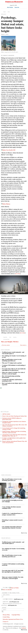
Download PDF (6, 339)
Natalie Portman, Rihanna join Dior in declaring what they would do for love (14, 432)
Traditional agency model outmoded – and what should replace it (13, 352)
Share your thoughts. (10, 342)
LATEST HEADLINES (5, 350)
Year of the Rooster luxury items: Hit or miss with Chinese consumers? (14, 425)
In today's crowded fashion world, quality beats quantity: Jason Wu (14, 438)
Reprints (14, 337)
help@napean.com (18, 599)
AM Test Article (6, 414)
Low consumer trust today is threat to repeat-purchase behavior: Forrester (12, 527)
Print (9, 11)
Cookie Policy (6, 617)
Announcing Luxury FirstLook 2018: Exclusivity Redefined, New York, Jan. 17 (14, 435)
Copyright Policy (16, 614)
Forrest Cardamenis (8, 55)
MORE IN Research (6, 475)
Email (4, 11)
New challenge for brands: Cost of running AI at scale (14, 356)
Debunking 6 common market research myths (12, 520)
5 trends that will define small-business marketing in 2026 (12, 380)
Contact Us (5, 621)
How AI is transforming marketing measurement (11, 376)
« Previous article (5, 345)
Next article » (23, 345)
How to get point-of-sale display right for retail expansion (14, 383)
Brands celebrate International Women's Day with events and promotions (14, 441)
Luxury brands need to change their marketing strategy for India (13, 428)
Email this (5, 337)
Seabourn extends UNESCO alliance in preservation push (11, 418)
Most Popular (10, 7)
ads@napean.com (12, 605)
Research (3, 14)
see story (17, 273)
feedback (24, 628)
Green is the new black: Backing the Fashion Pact (14, 416)
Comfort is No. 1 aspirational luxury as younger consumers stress (12, 514)
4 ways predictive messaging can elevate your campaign (12, 500)
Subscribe (17, 7)
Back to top (24, 533)
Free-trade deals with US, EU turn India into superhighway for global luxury (14, 369)
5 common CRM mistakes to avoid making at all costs (13, 365)
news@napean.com (14, 601)
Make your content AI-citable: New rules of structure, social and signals (13, 373)
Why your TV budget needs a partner (12, 363)
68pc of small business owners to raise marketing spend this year (12, 360)
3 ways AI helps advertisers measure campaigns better (11, 507)
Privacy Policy (6, 614)
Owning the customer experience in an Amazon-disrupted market (14, 422)
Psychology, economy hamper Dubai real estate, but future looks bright (12, 24)
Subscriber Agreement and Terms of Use (13, 619)
